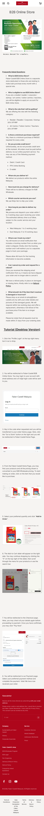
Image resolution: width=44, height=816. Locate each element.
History (4, 735)
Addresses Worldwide (31, 737)
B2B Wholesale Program (9, 751)
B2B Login (5, 754)
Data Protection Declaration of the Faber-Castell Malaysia (15, 806)
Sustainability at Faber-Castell (9, 731)
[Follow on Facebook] (4, 781)
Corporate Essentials (8, 739)
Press (26, 740)
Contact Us (5, 774)
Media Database (29, 733)
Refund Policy (6, 765)
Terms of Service (24, 802)
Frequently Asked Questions (8, 769)
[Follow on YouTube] (15, 781)
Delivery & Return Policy (9, 761)
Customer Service (30, 730)
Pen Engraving (6, 758)
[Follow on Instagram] (9, 781)
